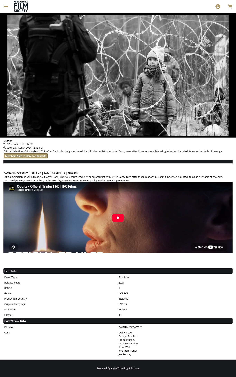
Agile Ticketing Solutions (125, 368)
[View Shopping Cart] (230, 6)
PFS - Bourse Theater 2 (20, 144)
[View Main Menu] (6, 6)
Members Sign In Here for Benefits (25, 156)
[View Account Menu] (218, 6)
